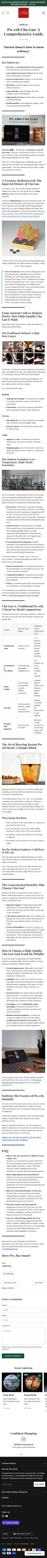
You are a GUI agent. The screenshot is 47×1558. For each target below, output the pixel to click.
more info (32, 4)
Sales (32, 1544)
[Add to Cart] (18, 1376)
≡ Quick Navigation (34, 1553)
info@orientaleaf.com (13, 1506)
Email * (4, 1315)
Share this (9, 1273)
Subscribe (39, 1484)
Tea (3, 1544)
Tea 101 (17, 1544)
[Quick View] (18, 1380)
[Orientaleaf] (23, 13)
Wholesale (25, 1544)
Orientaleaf (18, 1538)
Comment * (6, 1325)
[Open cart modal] (43, 13)
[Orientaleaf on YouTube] (6, 1516)
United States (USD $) (23, 1534)
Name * (5, 1305)
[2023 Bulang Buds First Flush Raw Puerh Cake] (11, 1382)
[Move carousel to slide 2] (22, 1454)
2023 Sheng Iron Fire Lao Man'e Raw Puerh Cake (32, 1401)
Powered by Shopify (31, 1538)
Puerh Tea (23, 25)
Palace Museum (26, 266)
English (5, 1534)
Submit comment (13, 1356)
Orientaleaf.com (11, 1249)
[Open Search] (7, 13)
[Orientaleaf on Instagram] (3, 1516)
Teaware (9, 1544)
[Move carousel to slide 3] (24, 1454)
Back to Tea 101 (8, 1288)
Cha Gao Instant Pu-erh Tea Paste (24, 595)
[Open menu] (3, 13)
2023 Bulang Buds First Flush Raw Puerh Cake (11, 1401)
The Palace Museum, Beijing (21, 302)
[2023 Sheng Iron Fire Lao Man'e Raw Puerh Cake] (32, 1382)
